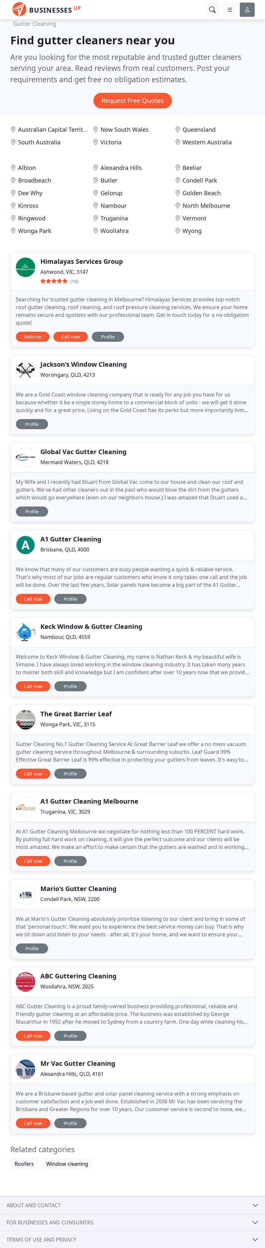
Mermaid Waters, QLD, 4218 (74, 462)
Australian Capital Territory (55, 129)
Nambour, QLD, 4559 (65, 637)
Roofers (24, 1163)
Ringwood (32, 218)
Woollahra (115, 231)
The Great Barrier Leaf (76, 713)
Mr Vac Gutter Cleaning (77, 1063)
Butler (109, 180)
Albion (27, 168)
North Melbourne (206, 205)
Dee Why (30, 193)
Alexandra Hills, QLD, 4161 (72, 1073)
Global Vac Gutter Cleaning (83, 451)
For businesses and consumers (49, 1222)
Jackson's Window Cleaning (83, 364)
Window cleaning (67, 1163)
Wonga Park (34, 231)
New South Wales (125, 129)
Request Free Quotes (132, 100)
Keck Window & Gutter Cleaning (91, 626)
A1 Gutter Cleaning (70, 539)
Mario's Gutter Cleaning (78, 888)
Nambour (114, 205)
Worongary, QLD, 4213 (67, 374)
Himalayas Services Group (81, 261)
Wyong (192, 231)
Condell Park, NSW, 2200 (70, 899)
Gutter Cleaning (34, 24)
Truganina (114, 218)
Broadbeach (34, 180)
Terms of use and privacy (41, 1239)
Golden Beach (202, 193)
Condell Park (200, 180)
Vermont (195, 218)
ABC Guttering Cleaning (78, 976)
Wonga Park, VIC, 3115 (67, 724)
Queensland (199, 129)
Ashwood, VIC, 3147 (64, 271)
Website (32, 337)
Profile (108, 337)
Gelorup (111, 193)
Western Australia (207, 142)
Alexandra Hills (121, 168)
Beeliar (192, 168)
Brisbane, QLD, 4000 (64, 549)
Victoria (111, 142)
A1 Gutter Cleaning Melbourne (89, 801)
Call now (70, 337)
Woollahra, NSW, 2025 (67, 986)
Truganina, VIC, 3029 (65, 811)
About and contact (33, 1205)
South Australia (39, 142)
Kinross (28, 205)
